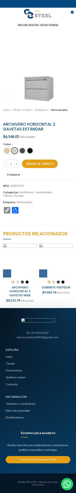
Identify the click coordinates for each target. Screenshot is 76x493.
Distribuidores (15, 417)
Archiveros (41, 109)
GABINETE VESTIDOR (56, 287)
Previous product (5, 116)
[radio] (7, 151)
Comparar (13, 174)
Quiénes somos (16, 377)
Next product (13, 116)
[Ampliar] (10, 96)
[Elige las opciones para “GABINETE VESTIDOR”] (43, 273)
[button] (67, 484)
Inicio (6, 109)
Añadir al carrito (40, 163)
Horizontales (59, 109)
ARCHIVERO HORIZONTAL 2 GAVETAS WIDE (20, 291)
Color (7, 144)
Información (16, 396)
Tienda (10, 363)
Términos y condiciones (20, 403)
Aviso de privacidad (18, 410)
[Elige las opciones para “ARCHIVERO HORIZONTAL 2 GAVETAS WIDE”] (7, 273)
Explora (12, 349)
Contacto (12, 384)
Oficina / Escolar (22, 109)
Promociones (14, 370)
